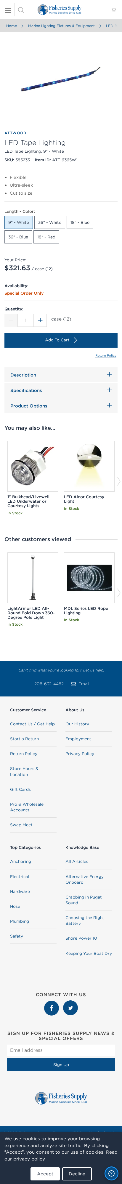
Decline (77, 1174)
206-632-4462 (49, 683)
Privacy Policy (79, 753)
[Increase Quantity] (40, 320)
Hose (15, 906)
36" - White (49, 222)
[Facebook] (52, 1003)
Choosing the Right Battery (84, 920)
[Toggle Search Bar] (21, 9)
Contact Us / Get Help (32, 724)
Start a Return (24, 738)
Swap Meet (21, 824)
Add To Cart (57, 340)
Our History (77, 724)
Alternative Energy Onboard (84, 879)
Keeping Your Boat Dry (88, 953)
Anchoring (20, 861)
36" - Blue (18, 237)
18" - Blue (79, 222)
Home (11, 26)
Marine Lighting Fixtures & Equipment (61, 26)
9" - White (18, 222)
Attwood (15, 133)
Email (83, 683)
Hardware (20, 891)
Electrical (19, 876)
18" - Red (46, 237)
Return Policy (105, 355)
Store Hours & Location (24, 771)
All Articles (76, 861)
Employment (78, 738)
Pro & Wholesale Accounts (27, 807)
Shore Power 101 (82, 938)
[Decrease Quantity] (10, 320)
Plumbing (19, 921)
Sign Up (61, 1064)
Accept (45, 1174)
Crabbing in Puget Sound (83, 899)
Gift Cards (20, 789)
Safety (16, 936)
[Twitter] (70, 1003)
